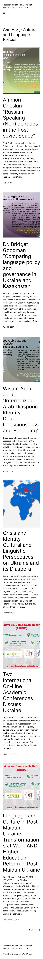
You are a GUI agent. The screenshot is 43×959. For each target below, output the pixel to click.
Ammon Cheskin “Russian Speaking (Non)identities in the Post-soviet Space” (20, 118)
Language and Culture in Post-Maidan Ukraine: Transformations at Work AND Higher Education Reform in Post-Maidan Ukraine (21, 843)
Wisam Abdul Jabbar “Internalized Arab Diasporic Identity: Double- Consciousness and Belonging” (21, 410)
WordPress (27, 954)
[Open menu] (4, 13)
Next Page (34, 930)
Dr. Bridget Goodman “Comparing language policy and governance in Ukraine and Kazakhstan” (21, 265)
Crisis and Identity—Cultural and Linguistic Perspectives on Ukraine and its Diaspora (21, 551)
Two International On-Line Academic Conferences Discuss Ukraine (18, 692)
